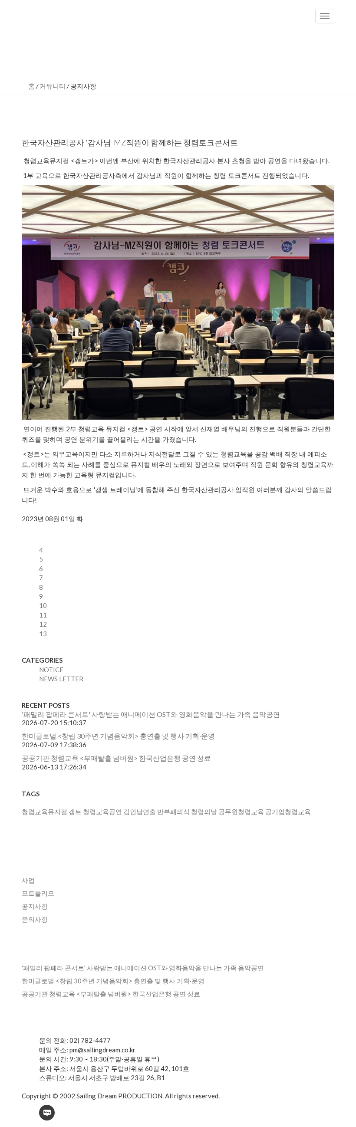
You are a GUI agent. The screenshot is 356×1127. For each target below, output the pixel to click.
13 (43, 633)
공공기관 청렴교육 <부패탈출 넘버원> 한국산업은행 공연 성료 (116, 758)
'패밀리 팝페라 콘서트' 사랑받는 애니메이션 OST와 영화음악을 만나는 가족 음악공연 (151, 714)
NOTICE (51, 670)
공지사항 (35, 906)
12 (43, 624)
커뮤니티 (53, 86)
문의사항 (35, 919)
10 (43, 605)
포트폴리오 (38, 893)
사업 (28, 880)
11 (43, 615)
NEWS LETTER (61, 679)
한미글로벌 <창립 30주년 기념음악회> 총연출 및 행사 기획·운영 (118, 736)
